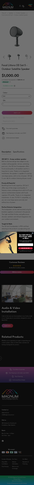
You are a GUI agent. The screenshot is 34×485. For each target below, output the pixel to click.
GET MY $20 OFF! (25, 248)
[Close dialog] (32, 233)
